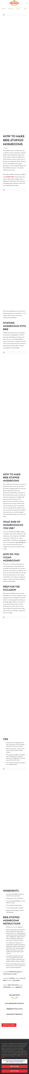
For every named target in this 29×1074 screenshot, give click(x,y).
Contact (13, 1038)
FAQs (22, 1035)
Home (5, 1035)
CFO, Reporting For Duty (14, 1003)
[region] (14, 1056)
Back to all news (8, 1025)
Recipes (4, 8)
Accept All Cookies (14, 1071)
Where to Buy (18, 8)
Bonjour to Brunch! (14, 1014)
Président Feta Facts (15, 1009)
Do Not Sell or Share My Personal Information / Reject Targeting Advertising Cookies (14, 1061)
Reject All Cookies (14, 1066)
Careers (16, 1035)
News (10, 1035)
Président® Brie (10, 177)
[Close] (27, 1041)
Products (10, 8)
